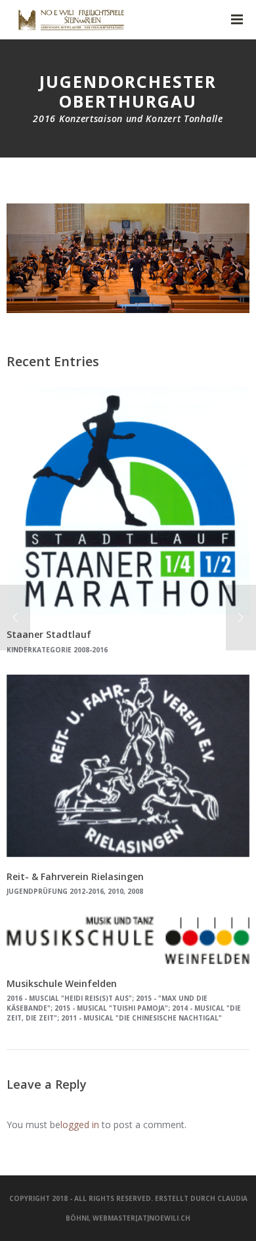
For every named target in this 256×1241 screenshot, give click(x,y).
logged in (79, 1124)
